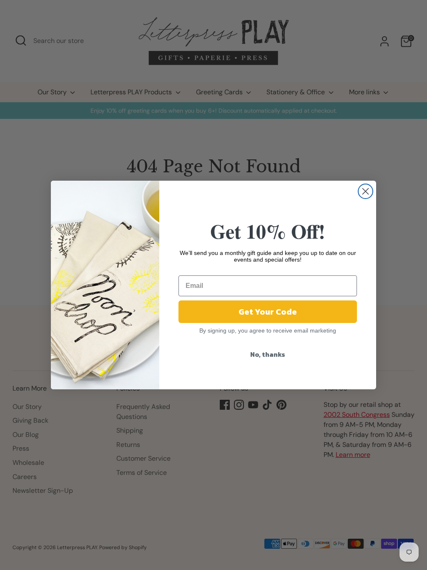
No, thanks (267, 354)
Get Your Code (268, 311)
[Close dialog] (365, 191)
